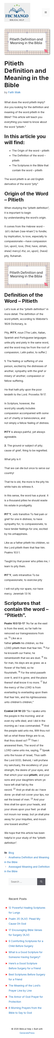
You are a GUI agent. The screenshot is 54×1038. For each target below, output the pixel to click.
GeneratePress (27, 1033)
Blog (11, 852)
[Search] (41, 881)
